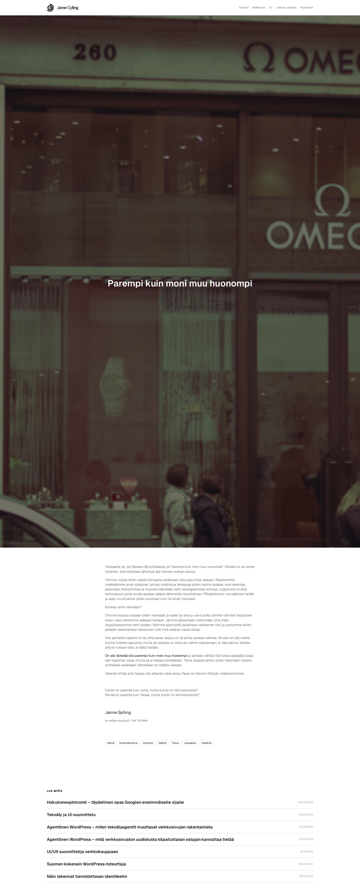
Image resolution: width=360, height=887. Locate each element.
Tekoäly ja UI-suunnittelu (71, 814)
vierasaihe (190, 743)
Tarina (175, 743)
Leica (144, 690)
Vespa (145, 695)
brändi (110, 743)
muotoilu (148, 743)
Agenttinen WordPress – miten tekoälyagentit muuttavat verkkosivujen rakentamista (130, 827)
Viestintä (206, 743)
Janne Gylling (67, 7)
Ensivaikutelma (128, 743)
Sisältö (162, 743)
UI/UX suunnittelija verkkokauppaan (82, 851)
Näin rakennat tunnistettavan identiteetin (87, 876)
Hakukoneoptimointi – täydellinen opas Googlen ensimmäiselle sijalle (115, 802)
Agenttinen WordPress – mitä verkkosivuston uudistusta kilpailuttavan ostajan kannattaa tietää (140, 839)
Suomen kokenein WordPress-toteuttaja (86, 864)
